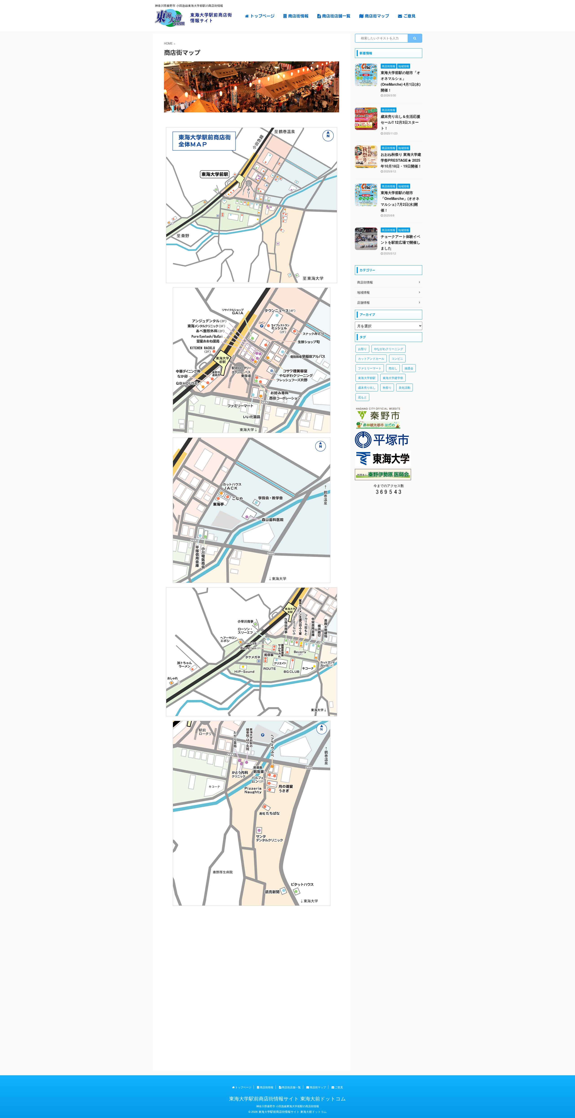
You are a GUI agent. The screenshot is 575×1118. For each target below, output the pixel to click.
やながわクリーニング (388, 349)
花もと (362, 397)
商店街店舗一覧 (335, 16)
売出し (393, 368)
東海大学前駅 (367, 378)
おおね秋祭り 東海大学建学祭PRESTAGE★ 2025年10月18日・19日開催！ (401, 160)
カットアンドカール (371, 358)
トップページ (261, 16)
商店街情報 (297, 16)
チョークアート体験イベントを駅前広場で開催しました (400, 242)
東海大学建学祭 (393, 378)
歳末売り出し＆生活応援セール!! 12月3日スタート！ (400, 122)
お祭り (362, 349)
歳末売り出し (367, 387)
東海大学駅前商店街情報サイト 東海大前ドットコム (287, 1098)
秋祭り (387, 387)
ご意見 (409, 16)
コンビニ (397, 358)
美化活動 (404, 387)
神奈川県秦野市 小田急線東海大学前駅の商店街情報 (287, 1106)
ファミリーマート (369, 368)
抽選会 (409, 368)
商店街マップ (376, 16)
